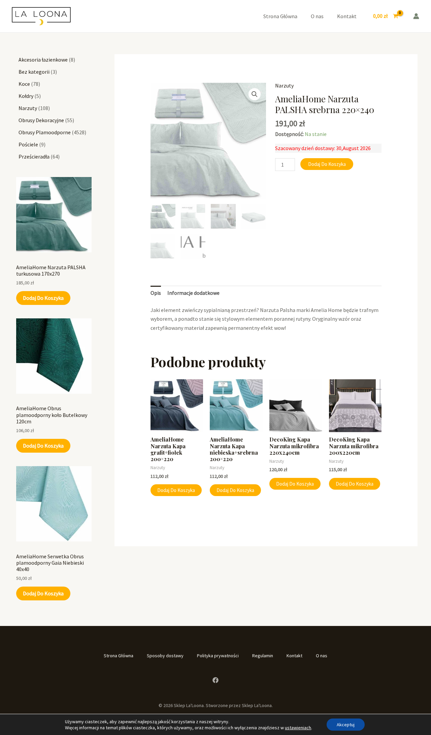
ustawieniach (298, 728)
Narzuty (284, 85)
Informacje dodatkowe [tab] (193, 292)
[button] (254, 94)
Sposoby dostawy (165, 656)
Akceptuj (346, 725)
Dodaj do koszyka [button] (176, 490)
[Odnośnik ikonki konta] (416, 16)
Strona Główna (280, 16)
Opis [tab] (156, 292)
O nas (317, 16)
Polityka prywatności (218, 656)
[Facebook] (215, 680)
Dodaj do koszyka (43, 297)
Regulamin (262, 656)
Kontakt (347, 16)
